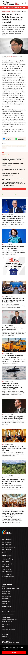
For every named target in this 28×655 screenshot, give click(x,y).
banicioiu (14, 146)
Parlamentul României (6, 624)
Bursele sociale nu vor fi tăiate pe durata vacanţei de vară (14, 164)
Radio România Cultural (6, 542)
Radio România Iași (5, 566)
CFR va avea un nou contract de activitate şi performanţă (14, 179)
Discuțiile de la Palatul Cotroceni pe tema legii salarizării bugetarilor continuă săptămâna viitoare (14, 159)
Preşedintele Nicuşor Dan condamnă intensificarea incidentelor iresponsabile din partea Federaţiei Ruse (14, 184)
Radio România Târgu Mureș (7, 569)
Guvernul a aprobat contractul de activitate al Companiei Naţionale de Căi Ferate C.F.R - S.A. (14, 169)
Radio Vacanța (5, 578)
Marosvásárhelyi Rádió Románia (8, 576)
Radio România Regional (6, 596)
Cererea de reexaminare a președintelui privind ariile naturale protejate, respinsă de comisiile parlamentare (14, 474)
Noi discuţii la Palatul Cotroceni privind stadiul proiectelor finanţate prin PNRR (14, 442)
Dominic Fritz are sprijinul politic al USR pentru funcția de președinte (14, 411)
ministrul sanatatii (21, 146)
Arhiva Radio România (6, 591)
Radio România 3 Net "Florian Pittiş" (9, 547)
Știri (13, 11)
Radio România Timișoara (7, 571)
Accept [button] (14, 652)
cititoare (4, 148)
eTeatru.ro (4, 552)
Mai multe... (5, 188)
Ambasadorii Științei (6, 601)
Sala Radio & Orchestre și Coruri (8, 614)
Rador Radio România (6, 608)
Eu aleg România (5, 598)
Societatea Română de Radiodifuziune (9, 619)
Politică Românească (6, 593)
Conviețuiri (4, 586)
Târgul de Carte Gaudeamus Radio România (10, 588)
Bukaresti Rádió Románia (7, 573)
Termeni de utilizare (7, 639)
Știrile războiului (5, 594)
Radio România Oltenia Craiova (8, 564)
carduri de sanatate (6, 146)
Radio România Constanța (7, 563)
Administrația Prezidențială (7, 621)
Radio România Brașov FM (7, 558)
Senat (3, 626)
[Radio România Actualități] (10, 3)
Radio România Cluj (5, 561)
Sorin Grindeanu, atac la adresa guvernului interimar (14, 174)
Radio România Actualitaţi (7, 539)
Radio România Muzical (6, 544)
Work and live (4, 603)
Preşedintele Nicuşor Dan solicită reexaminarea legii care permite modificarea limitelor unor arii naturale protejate (14, 507)
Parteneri (4, 636)
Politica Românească (6, 11)
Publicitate (5, 634)
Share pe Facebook (8, 138)
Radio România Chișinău (6, 549)
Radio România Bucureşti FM (7, 559)
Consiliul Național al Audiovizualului (8, 629)
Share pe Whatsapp (21, 138)
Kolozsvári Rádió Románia (7, 574)
